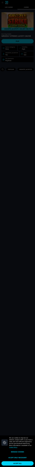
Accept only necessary (17, 458)
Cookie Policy (13, 447)
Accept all (17, 463)
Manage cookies (17, 452)
